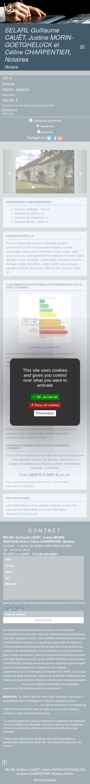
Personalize (45, 413)
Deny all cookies (46, 405)
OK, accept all (46, 397)
